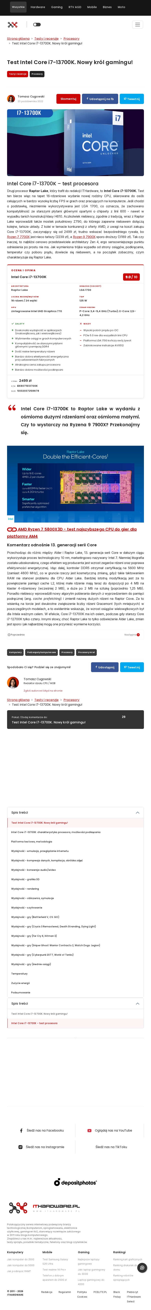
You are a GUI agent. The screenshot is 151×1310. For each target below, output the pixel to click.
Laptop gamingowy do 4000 (91, 1282)
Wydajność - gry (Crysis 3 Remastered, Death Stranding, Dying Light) (53, 926)
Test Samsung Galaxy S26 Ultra (55, 1261)
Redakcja (46, 1292)
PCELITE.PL (100, 1292)
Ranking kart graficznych (127, 1259)
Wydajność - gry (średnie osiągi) (31, 964)
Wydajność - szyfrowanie (26, 907)
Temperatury (19, 973)
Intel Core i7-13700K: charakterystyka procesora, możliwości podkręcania (56, 832)
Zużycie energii (20, 983)
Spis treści (19, 812)
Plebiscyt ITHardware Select (134, 1297)
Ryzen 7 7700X (18, 237)
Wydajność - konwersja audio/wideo (33, 870)
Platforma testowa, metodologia (31, 841)
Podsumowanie (20, 992)
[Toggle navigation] (137, 24)
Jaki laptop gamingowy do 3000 (91, 1271)
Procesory (67, 652)
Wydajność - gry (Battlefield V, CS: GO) (35, 917)
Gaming (57, 7)
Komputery (15, 652)
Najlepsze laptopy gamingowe (88, 1261)
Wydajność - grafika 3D (25, 879)
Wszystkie (18, 7)
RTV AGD (75, 7)
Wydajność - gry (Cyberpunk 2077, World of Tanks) (42, 954)
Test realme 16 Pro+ (54, 1269)
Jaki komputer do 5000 (21, 1265)
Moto (121, 7)
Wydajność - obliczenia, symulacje (32, 898)
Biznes (107, 7)
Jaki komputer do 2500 (20, 1259)
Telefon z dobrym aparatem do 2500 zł (54, 1277)
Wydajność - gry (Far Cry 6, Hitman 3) (34, 936)
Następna (130, 634)
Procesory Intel (86, 652)
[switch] (37, 25)
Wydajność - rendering (25, 888)
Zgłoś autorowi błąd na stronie (43, 691)
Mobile (92, 7)
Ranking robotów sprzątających (123, 1277)
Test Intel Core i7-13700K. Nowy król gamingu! (39, 822)
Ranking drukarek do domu (125, 1267)
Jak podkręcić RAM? (19, 1271)
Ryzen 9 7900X (84, 237)
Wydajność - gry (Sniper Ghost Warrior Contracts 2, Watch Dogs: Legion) (55, 945)
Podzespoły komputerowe (41, 652)
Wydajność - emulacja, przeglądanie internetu (40, 851)
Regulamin (65, 1292)
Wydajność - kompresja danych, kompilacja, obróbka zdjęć (47, 860)
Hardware (38, 7)
